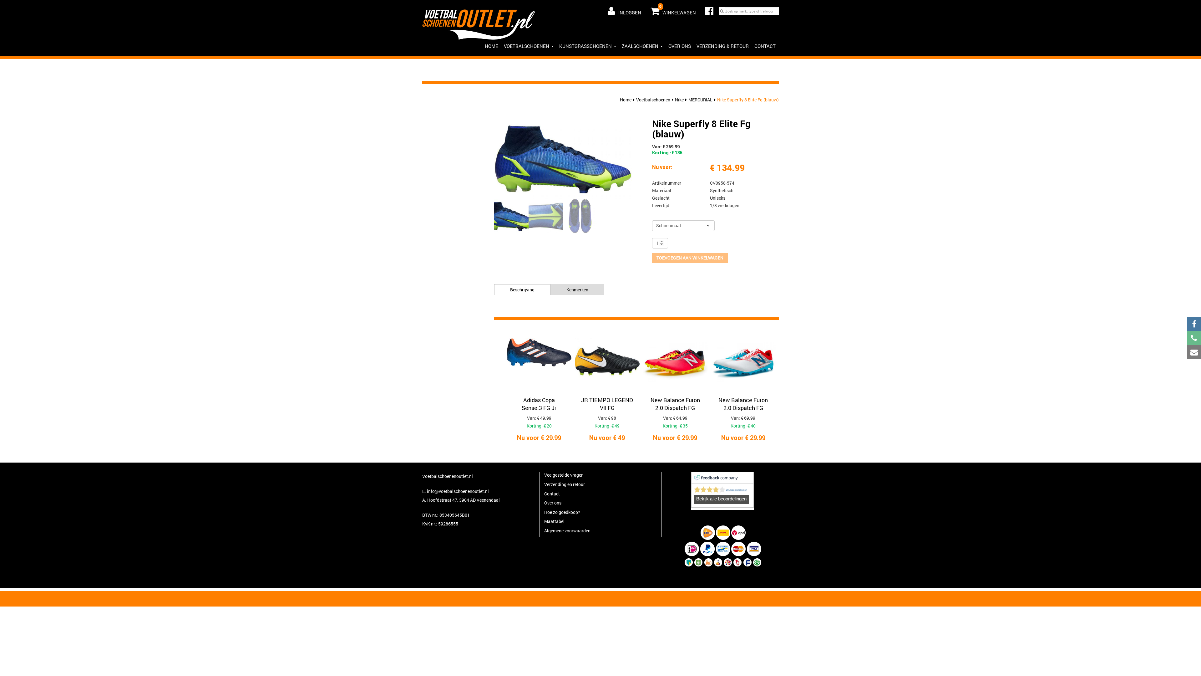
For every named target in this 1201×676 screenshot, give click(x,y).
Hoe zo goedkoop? (562, 512)
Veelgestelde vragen (564, 475)
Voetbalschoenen (526, 46)
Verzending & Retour (723, 46)
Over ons (679, 46)
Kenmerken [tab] (577, 290)
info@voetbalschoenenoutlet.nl (458, 491)
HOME (491, 46)
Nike (679, 100)
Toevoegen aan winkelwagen (689, 258)
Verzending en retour (564, 484)
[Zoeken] (722, 11)
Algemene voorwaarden (567, 531)
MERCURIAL (700, 100)
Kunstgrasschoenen (585, 46)
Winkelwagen (677, 10)
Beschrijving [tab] (522, 290)
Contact (765, 46)
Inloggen (629, 12)
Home (625, 100)
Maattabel (554, 521)
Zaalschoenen (640, 46)
